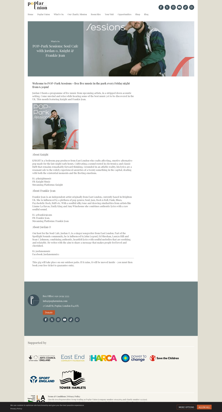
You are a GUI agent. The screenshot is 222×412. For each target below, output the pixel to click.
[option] (138, 48)
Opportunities (124, 14)
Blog (146, 14)
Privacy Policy (73, 396)
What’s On (59, 14)
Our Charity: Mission (77, 14)
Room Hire (96, 14)
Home (30, 14)
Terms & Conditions (57, 396)
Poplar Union (43, 14)
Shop (137, 14)
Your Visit (109, 14)
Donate (49, 312)
